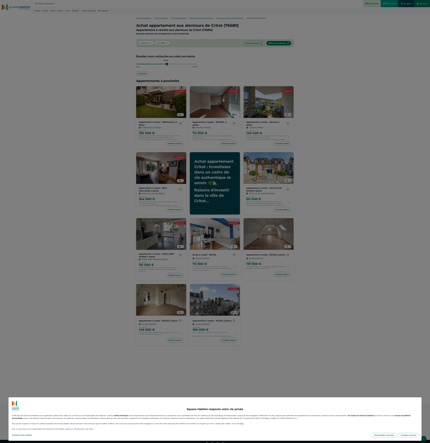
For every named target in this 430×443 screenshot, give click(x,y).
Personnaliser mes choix (384, 435)
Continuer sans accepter (22, 435)
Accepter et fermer (408, 435)
